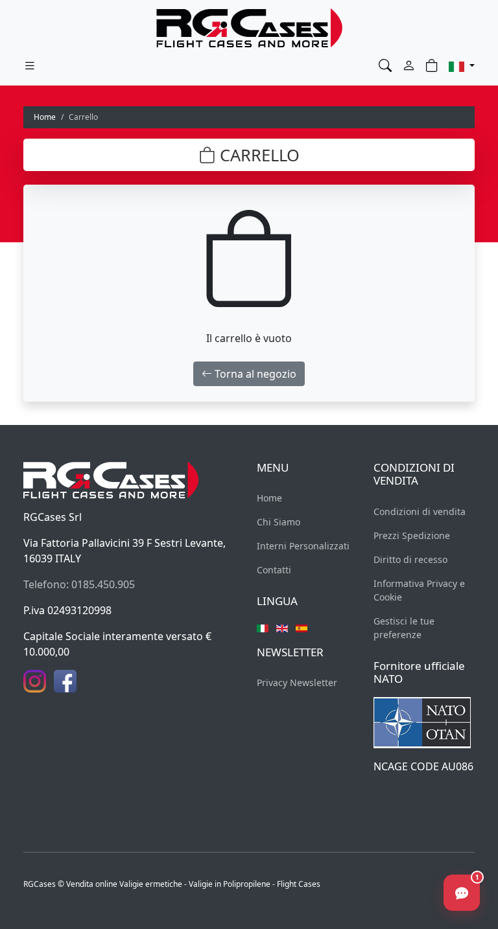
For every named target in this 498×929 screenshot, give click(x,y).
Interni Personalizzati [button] (303, 546)
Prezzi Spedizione (412, 535)
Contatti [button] (274, 570)
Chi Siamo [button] (278, 522)
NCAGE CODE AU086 (423, 766)
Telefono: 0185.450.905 (79, 584)
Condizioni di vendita (420, 511)
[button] (385, 65)
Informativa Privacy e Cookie (419, 590)
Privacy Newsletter (297, 682)
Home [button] (269, 498)
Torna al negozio (254, 374)
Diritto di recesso (410, 559)
